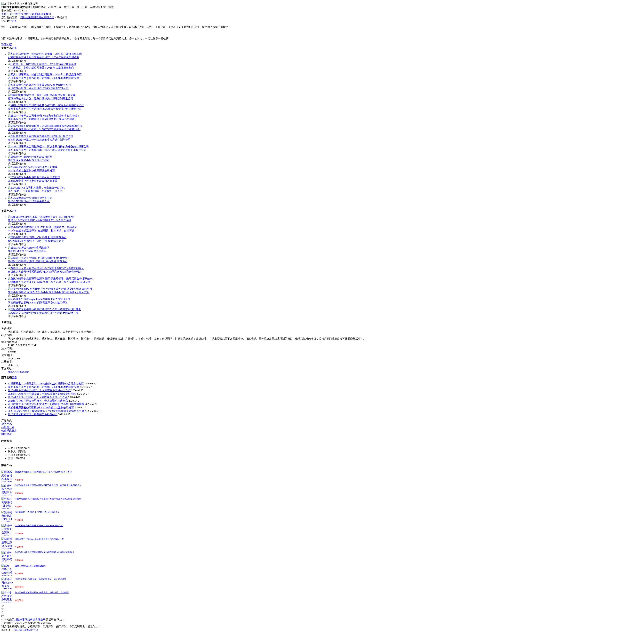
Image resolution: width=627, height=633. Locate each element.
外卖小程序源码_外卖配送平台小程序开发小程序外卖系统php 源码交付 (48, 292)
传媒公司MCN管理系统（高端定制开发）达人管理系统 (39, 220)
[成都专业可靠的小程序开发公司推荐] (30, 156)
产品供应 (23, 14)
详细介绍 (6, 44)
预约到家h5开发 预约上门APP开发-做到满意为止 (36, 240)
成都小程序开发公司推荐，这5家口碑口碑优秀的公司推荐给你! (44, 129)
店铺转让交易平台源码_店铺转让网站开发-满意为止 (37, 261)
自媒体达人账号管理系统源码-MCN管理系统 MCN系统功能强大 (44, 271)
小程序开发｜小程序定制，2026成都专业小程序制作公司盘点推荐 (46, 383)
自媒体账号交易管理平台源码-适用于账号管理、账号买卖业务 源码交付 (49, 282)
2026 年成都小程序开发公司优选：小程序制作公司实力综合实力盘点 (47, 411)
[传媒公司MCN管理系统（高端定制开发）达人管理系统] (41, 216)
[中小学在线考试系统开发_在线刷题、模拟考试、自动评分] (42, 227)
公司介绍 (12, 14)
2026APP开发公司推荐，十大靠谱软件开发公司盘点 (38, 397)
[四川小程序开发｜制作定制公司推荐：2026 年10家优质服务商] (45, 74)
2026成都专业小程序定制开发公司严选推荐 (32, 180)
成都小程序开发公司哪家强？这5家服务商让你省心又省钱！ (42, 119)
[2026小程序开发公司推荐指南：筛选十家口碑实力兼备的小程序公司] (48, 146)
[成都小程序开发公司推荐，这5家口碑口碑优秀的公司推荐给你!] (45, 126)
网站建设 (6, 434)
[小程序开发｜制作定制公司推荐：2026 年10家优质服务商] (42, 64)
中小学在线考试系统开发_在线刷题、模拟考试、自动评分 (41, 230)
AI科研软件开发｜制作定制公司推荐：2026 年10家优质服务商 (43, 57)
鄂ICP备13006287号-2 (25, 629)
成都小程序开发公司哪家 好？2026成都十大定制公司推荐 (41, 407)
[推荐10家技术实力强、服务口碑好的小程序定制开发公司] (42, 95)
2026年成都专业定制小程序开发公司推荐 (31, 170)
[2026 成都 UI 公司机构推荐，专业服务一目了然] (36, 187)
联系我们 (45, 14)
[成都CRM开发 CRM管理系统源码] (28, 247)
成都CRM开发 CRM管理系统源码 (27, 251)
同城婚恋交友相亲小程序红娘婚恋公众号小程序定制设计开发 (43, 312)
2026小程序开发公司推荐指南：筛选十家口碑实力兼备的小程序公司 (47, 150)
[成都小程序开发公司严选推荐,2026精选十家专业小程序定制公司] (46, 105)
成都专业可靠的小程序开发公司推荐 (29, 160)
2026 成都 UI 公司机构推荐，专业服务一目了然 (35, 191)
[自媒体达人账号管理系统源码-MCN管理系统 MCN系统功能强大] (46, 268)
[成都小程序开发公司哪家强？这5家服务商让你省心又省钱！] (44, 115)
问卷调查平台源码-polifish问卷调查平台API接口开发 (38, 302)
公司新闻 (34, 14)
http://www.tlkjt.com (18, 371)
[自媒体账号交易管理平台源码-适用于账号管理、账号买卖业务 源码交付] (50, 278)
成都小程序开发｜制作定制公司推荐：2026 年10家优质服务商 (43, 387)
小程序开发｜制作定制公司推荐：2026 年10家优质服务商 (41, 67)
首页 (4, 14)
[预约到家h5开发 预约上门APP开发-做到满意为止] (37, 237)
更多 (14, 20)
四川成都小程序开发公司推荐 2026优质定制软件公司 (38, 88)
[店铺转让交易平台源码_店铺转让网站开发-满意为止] (39, 258)
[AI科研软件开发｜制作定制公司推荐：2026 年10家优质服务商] (45, 54)
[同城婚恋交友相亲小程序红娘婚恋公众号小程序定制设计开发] (44, 309)
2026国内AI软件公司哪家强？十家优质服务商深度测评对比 (42, 393)
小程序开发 (7, 427)
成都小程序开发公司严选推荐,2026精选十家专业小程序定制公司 (45, 108)
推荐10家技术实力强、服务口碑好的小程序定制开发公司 (40, 98)
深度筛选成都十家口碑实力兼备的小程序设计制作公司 (39, 139)
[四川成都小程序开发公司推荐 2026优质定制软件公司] (39, 84)
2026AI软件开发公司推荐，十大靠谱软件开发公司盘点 (39, 390)
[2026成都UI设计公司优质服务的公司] (30, 198)
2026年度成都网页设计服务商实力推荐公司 (32, 414)
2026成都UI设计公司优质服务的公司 (29, 201)
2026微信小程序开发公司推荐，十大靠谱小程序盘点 (38, 400)
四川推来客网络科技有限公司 (37, 17)
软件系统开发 (9, 430)
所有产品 (6, 423)
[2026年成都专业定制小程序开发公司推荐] (32, 167)
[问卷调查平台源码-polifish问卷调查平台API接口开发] (39, 299)
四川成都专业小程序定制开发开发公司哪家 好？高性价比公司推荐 (46, 404)
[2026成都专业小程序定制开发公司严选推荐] (34, 177)
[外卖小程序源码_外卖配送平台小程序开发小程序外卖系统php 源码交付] (50, 288)
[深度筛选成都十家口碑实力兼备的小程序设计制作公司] (40, 136)
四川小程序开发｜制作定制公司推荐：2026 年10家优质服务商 (43, 78)
